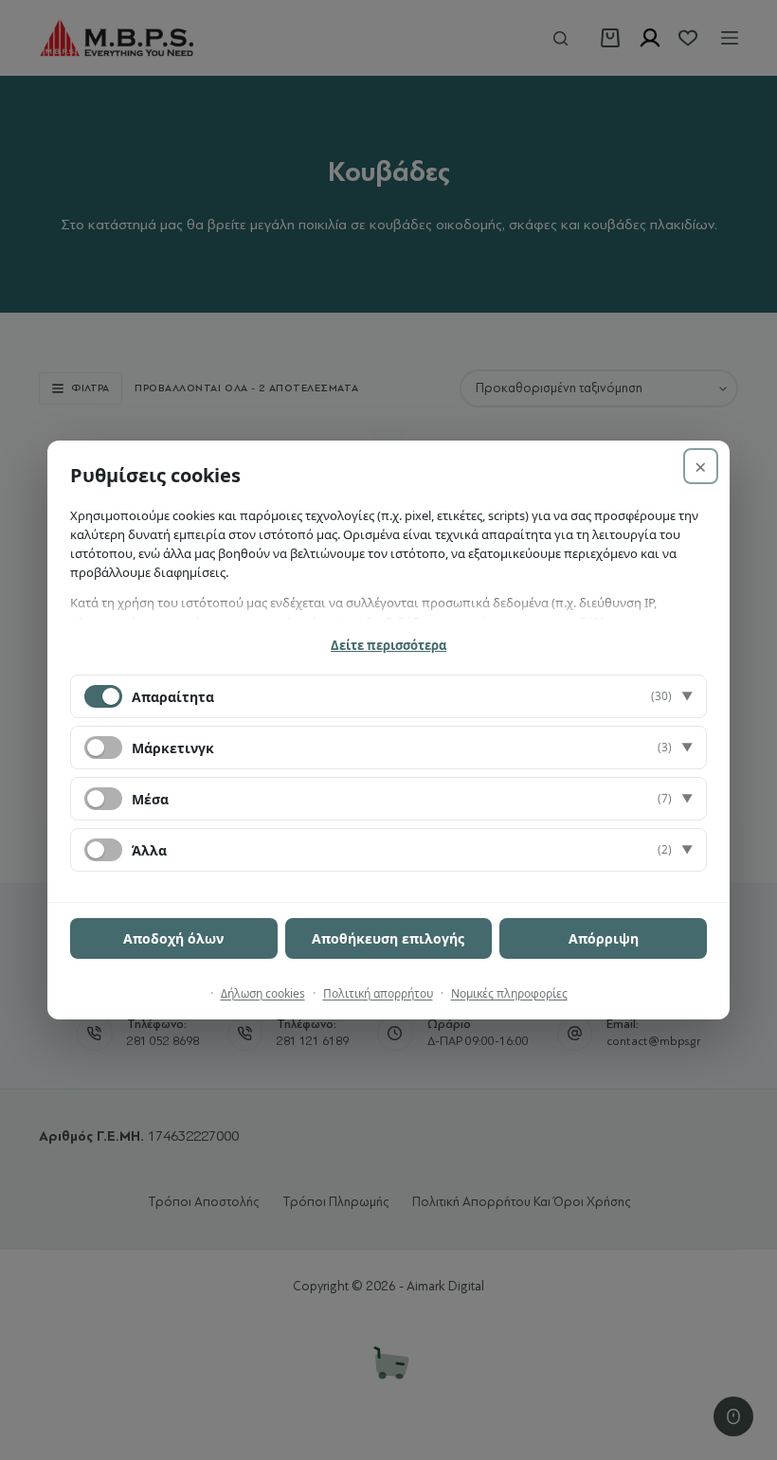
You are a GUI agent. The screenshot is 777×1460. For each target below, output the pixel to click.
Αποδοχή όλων (173, 938)
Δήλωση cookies (263, 993)
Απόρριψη (604, 938)
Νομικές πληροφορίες (509, 993)
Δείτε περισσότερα (388, 645)
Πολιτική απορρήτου (378, 993)
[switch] (103, 747)
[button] (388, 696)
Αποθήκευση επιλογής (388, 938)
